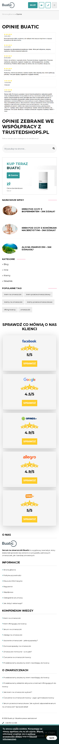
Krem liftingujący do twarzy (15, 624)
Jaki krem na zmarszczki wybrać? (17, 692)
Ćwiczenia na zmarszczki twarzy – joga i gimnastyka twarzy (28, 698)
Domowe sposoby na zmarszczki (17, 646)
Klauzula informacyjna (12, 581)
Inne (6, 270)
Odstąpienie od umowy (13, 598)
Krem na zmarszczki (12, 618)
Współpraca (8, 592)
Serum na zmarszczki (12, 629)
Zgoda (51, 738)
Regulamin (8, 586)
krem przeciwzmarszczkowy (38, 294)
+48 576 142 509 (11, 723)
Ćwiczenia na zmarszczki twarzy (17, 657)
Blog (6, 264)
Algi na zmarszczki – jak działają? (36, 248)
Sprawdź (29, 363)
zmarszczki (25, 310)
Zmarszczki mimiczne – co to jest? (17, 652)
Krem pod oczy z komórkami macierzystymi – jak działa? (39, 229)
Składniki (8, 281)
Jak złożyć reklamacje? (12, 603)
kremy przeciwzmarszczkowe (39, 302)
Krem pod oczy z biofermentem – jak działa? (38, 210)
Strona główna (8, 14)
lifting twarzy (10, 310)
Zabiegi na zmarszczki (12, 635)
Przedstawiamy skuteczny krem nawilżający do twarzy (26, 663)
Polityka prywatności (12, 575)
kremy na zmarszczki (13, 302)
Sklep (33, 5)
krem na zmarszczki (12, 294)
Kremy (7, 275)
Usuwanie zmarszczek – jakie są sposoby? (20, 640)
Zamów (14, 175)
